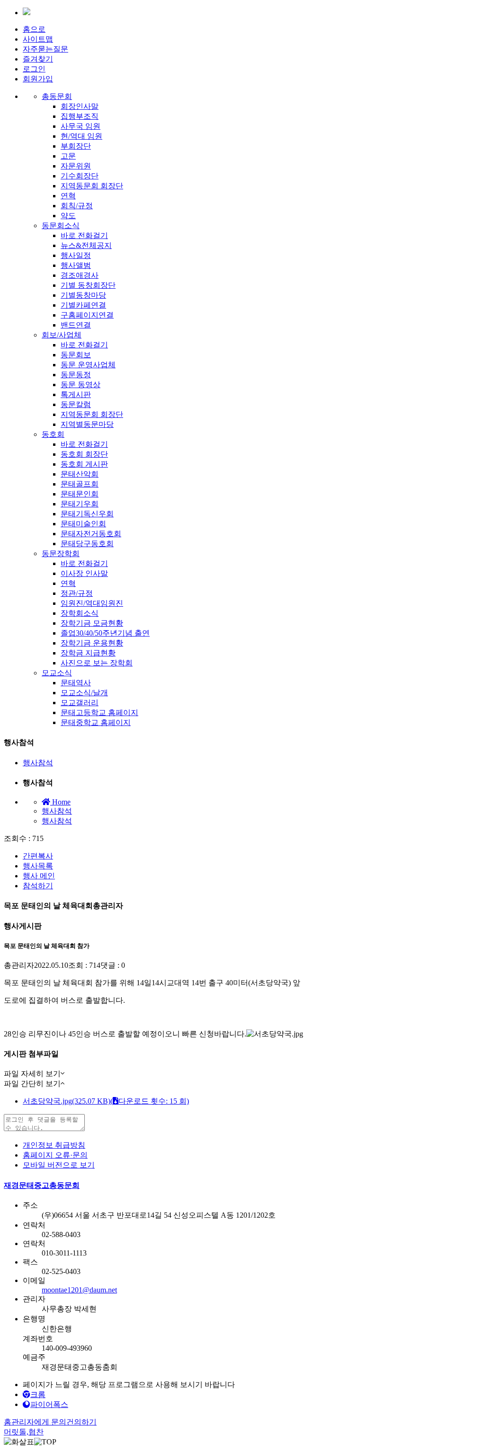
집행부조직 (80, 116)
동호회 (53, 434)
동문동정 (76, 375)
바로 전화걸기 (84, 235)
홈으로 (34, 29)
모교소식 (57, 673)
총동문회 (57, 96)
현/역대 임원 (81, 136)
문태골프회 (80, 484)
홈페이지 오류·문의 (55, 1155)
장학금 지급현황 (88, 653)
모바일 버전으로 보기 (59, 1165)
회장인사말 (80, 106)
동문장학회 (61, 553)
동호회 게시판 (84, 464)
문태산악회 (80, 474)
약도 (68, 216)
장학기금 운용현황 (92, 643)
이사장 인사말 (84, 573)
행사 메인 (39, 876)
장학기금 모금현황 (92, 623)
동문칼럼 (76, 404)
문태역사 (76, 683)
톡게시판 (76, 394)
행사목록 (38, 866)
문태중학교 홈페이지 (96, 722)
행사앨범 (76, 265)
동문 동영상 (80, 384)
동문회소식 (61, 225)
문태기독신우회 (87, 514)
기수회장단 (80, 176)
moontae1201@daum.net (79, 1290)
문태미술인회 (83, 524)
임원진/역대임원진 (92, 603)
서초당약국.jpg (106, 1101)
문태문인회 (80, 494)
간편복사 (38, 856)
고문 (68, 156)
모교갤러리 (80, 703)
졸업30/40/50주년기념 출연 (105, 633)
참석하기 (38, 886)
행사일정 (76, 255)
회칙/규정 (77, 206)
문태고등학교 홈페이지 (99, 712)
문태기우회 (80, 504)
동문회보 (76, 355)
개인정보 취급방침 (54, 1145)
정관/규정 (77, 593)
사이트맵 (38, 39)
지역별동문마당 (87, 424)
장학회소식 (80, 613)
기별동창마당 (83, 295)
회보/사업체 (61, 335)
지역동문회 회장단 (92, 186)
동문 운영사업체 (88, 365)
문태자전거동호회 (91, 534)
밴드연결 (76, 325)
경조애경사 (80, 275)
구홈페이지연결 (87, 315)
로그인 (34, 69)
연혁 (68, 196)
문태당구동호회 (87, 544)
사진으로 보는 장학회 (97, 663)
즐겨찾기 (38, 59)
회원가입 (38, 79)
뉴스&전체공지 (86, 245)
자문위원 (76, 166)
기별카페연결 (83, 305)
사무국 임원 (80, 126)
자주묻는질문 (45, 49)
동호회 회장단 (84, 454)
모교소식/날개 (84, 693)
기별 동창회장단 (88, 285)
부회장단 (76, 146)
